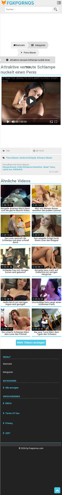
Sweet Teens (49, 167)
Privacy (9, 423)
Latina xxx (7, 169)
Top (57, 490)
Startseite (7, 364)
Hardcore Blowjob (27, 158)
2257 (7, 433)
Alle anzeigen (11, 388)
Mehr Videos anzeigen (31, 342)
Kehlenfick (17, 169)
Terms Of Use (12, 413)
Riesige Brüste (9, 167)
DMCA (8, 403)
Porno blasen (12, 158)
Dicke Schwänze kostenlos (29, 167)
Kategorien (8, 372)
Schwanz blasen (44, 158)
